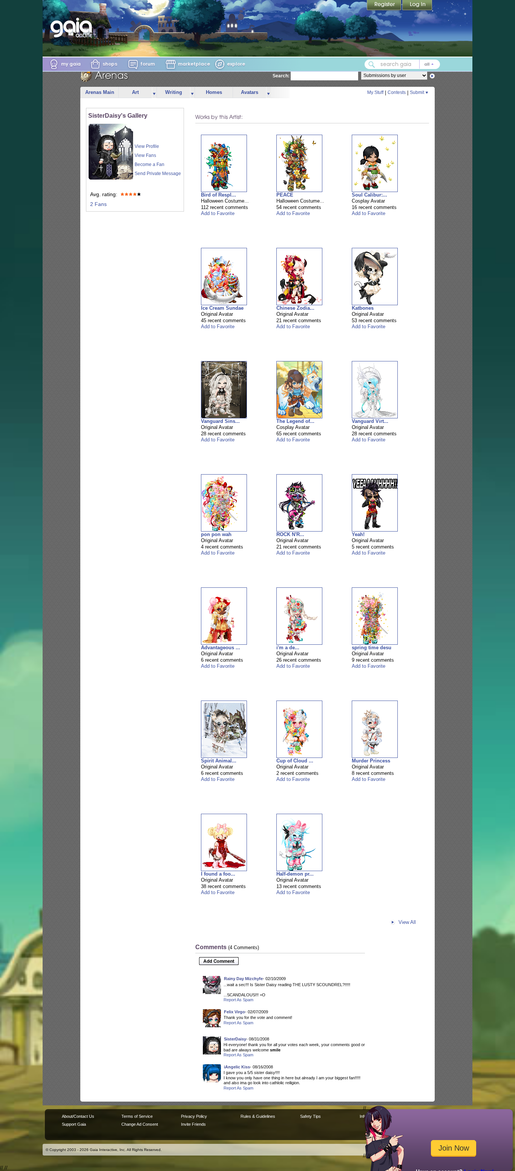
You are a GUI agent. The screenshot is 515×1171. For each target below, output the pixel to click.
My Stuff (375, 92)
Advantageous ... (220, 647)
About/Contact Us (78, 1116)
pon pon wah (216, 534)
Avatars (249, 92)
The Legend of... (295, 421)
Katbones (363, 308)
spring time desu (371, 647)
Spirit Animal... (218, 761)
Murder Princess (371, 761)
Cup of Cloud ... (294, 761)
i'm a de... (287, 647)
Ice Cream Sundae (222, 308)
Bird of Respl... (218, 195)
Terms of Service (137, 1116)
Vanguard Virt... (370, 421)
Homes (214, 92)
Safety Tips (310, 1116)
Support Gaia (74, 1124)
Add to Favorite (218, 213)
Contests (397, 92)
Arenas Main (99, 92)
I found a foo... (218, 874)
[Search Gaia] (372, 64)
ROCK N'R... (290, 534)
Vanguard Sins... (220, 421)
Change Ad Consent (139, 1124)
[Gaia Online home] (73, 27)
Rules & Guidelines (258, 1116)
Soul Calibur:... (369, 195)
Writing (173, 92)
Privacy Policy (194, 1116)
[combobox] (402, 64)
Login (417, 5)
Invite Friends (193, 1124)
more (154, 92)
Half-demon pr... (295, 874)
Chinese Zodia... (295, 308)
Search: (281, 75)
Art (135, 92)
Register (384, 5)
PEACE (284, 195)
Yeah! (358, 534)
